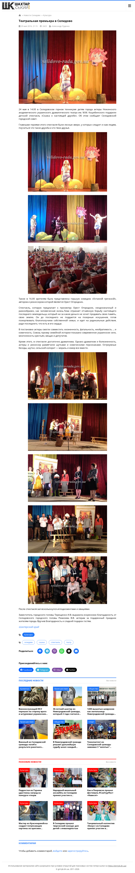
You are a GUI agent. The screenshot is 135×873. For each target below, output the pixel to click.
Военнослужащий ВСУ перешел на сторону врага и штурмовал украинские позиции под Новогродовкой (32, 711)
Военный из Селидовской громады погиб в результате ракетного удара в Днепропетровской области (33, 744)
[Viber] (54, 651)
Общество (93, 688)
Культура (28, 634)
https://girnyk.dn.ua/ (117, 866)
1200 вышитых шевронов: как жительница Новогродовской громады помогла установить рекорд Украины (100, 711)
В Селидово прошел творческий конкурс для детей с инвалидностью (66, 826)
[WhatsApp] (61, 651)
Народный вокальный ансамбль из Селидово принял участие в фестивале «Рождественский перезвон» (65, 793)
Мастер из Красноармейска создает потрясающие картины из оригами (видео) (33, 826)
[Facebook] (40, 651)
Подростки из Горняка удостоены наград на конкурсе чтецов (30, 793)
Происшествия (61, 688)
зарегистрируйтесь (78, 850)
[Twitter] (69, 651)
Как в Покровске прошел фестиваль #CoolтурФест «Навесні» (100, 793)
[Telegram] (47, 651)
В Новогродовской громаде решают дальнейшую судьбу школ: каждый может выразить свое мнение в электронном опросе (67, 744)
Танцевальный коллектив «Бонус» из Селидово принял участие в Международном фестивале (100, 826)
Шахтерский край (29, 626)
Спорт (91, 722)
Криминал (24, 688)
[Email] (76, 651)
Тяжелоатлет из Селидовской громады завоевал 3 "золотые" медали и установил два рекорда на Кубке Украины (101, 744)
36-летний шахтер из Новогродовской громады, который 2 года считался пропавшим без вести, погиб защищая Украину (66, 711)
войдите (57, 850)
